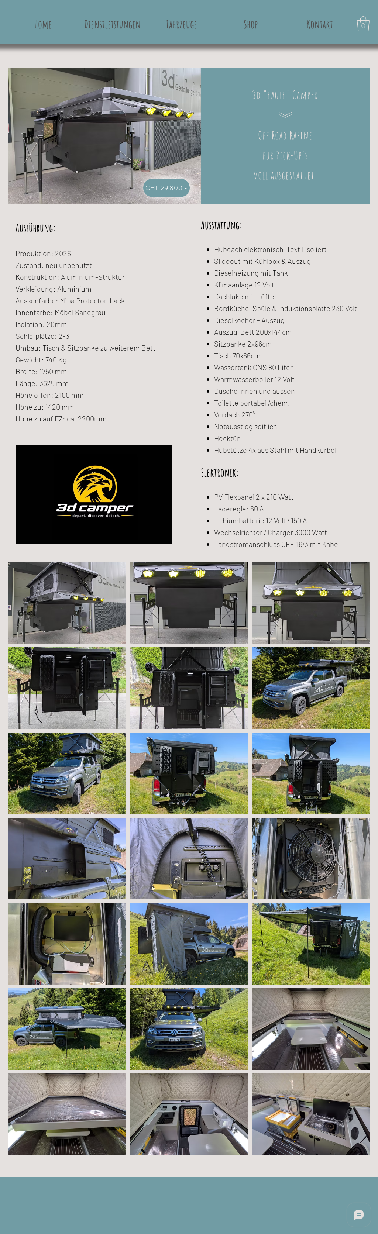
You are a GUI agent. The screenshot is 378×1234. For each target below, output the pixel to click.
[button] (363, 23)
